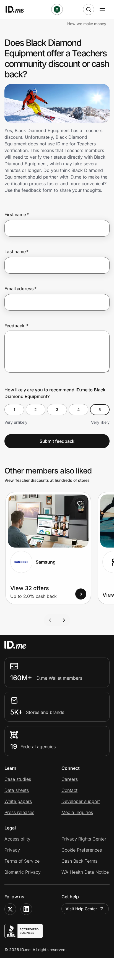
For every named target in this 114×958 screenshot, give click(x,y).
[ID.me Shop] (18, 9)
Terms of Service (22, 861)
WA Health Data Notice (85, 872)
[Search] (88, 9)
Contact (69, 790)
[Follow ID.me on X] (10, 909)
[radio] (14, 409)
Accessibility (17, 839)
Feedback (16, 325)
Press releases (19, 812)
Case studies (17, 779)
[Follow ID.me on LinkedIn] (26, 909)
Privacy (12, 850)
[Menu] (102, 9)
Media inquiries (77, 812)
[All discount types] (57, 9)
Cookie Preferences (81, 850)
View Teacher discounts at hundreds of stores (47, 480)
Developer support (80, 801)
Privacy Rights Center (83, 839)
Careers (69, 779)
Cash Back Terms (79, 861)
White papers (18, 801)
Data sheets (16, 790)
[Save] (79, 503)
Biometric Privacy (22, 872)
